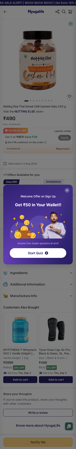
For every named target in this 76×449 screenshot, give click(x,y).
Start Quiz (35, 253)
